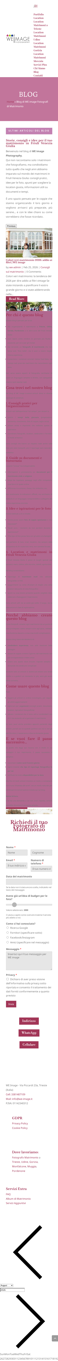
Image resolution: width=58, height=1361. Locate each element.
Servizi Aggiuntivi (16, 1203)
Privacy (11, 975)
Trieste (16, 1162)
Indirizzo (29, 1021)
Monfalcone (19, 1166)
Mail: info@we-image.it (19, 1099)
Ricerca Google (19, 928)
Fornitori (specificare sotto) (26, 932)
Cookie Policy (20, 1128)
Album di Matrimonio (18, 1198)
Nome (11, 847)
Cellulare (29, 1045)
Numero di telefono (37, 862)
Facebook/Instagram (22, 937)
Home (10, 101)
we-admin (15, 267)
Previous (11, 226)
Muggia (31, 1166)
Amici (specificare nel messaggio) (29, 942)
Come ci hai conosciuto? (20, 923)
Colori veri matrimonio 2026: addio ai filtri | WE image (29, 261)
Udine (24, 1162)
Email (10, 860)
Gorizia (33, 1162)
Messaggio (13, 949)
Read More (16, 299)
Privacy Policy (20, 1123)
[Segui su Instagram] (14, 1212)
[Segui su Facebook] (8, 1212)
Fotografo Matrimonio (25, 1157)
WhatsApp (29, 1033)
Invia (11, 1004)
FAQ (8, 1194)
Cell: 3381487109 (15, 1094)
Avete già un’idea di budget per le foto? (26, 897)
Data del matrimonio (19, 876)
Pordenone (18, 1171)
